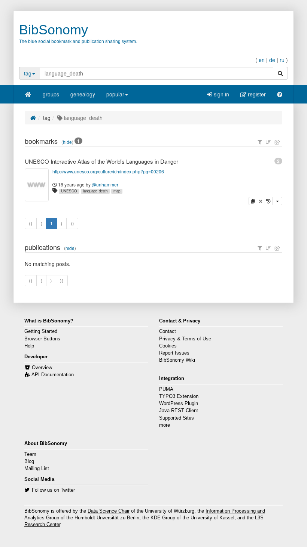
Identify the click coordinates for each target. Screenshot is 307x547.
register (256, 94)
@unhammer (105, 184)
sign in (220, 94)
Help (29, 346)
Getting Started (40, 331)
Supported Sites (176, 418)
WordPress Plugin (178, 403)
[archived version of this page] (268, 201)
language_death (95, 191)
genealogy (82, 94)
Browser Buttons (42, 339)
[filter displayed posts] (259, 142)
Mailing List (36, 468)
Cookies (168, 346)
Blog (29, 461)
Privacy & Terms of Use (185, 339)
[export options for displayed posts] (277, 142)
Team (30, 454)
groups (51, 94)
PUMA (166, 389)
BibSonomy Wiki (177, 360)
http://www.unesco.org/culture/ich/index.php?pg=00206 (108, 171)
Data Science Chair (109, 511)
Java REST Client (178, 410)
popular (115, 94)
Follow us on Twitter (53, 490)
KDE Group (163, 517)
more (164, 425)
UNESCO (69, 191)
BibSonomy (53, 29)
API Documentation (52, 374)
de (272, 60)
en (262, 60)
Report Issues (174, 353)
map (116, 191)
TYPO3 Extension (178, 396)
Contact (167, 331)
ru (282, 60)
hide (67, 142)
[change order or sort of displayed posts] (268, 142)
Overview (42, 367)
